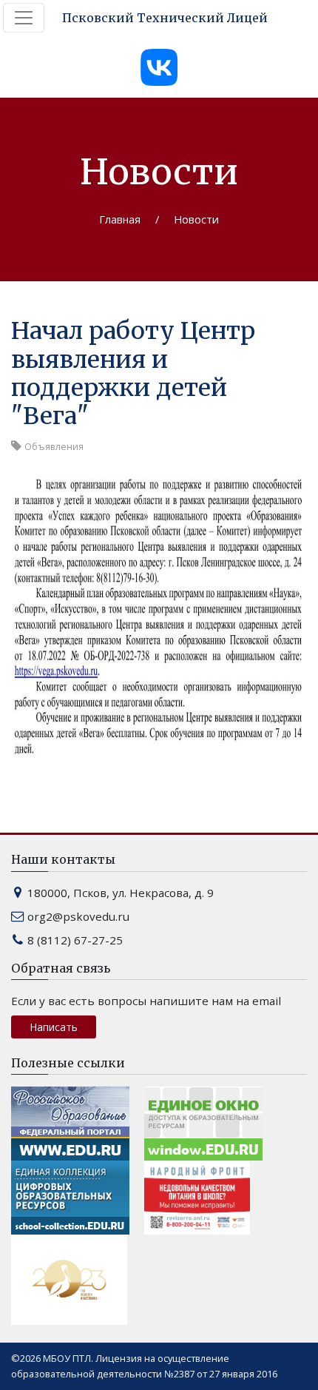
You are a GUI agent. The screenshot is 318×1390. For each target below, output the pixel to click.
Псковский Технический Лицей (165, 17)
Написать (54, 1027)
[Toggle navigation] (23, 18)
